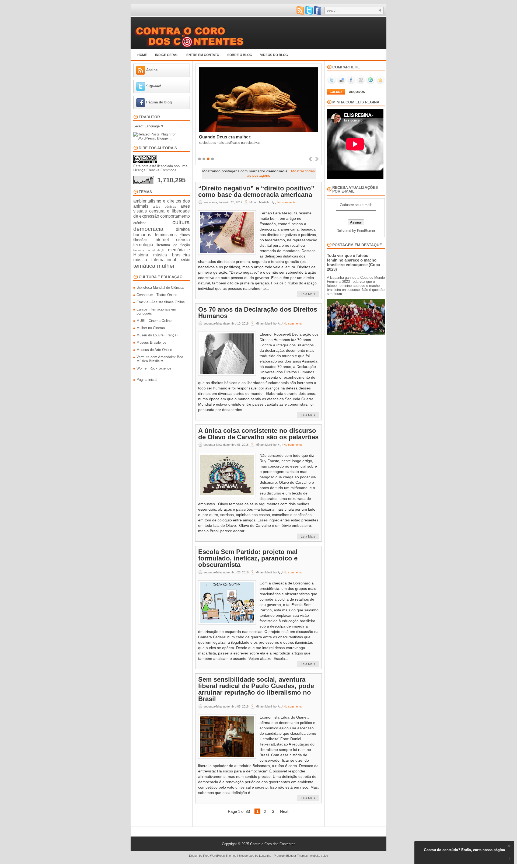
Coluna (336, 91)
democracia (148, 229)
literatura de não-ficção (149, 250)
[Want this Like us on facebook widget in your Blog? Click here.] (509, 859)
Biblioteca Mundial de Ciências (160, 287)
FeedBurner (366, 231)
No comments (286, 202)
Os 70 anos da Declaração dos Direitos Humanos (257, 312)
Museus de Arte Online (154, 350)
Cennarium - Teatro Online (157, 295)
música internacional (154, 259)
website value (319, 855)
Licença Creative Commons (154, 170)
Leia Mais (308, 294)
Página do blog (159, 102)
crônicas (139, 223)
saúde (185, 260)
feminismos (166, 234)
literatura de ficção (173, 245)
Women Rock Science (154, 368)
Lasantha (265, 855)
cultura (181, 222)
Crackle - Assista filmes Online (161, 302)
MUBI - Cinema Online (154, 321)
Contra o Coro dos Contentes (272, 844)
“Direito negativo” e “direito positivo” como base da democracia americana (256, 191)
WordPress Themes (223, 855)
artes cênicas (164, 206)
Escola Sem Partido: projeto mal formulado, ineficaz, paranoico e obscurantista (248, 558)
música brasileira (171, 255)
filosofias (140, 240)
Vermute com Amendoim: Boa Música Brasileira (160, 359)
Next (284, 811)
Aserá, (205, 137)
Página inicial (147, 380)
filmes (185, 235)
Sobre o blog (239, 55)
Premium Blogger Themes (291, 855)
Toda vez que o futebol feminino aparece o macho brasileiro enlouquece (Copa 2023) (353, 262)
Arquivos (357, 91)
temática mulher (154, 266)
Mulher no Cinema (151, 328)
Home (142, 55)
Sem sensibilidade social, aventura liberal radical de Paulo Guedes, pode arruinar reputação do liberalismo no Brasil (256, 689)
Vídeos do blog (274, 55)
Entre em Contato (202, 55)
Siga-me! (153, 86)
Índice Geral (166, 55)
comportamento (175, 216)
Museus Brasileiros (151, 342)
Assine (152, 70)
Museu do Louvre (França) (157, 335)
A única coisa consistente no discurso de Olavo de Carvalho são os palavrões (258, 433)
